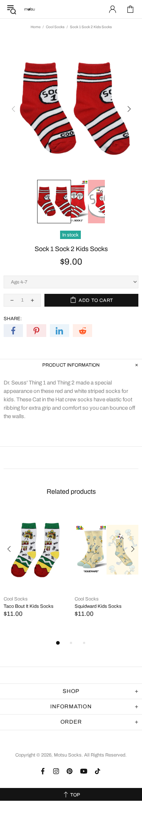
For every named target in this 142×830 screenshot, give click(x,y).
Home (35, 27)
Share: (13, 318)
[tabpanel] (35, 570)
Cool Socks (55, 27)
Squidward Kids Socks (98, 606)
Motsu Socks (29, 9)
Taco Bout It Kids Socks (29, 606)
